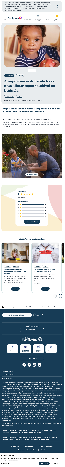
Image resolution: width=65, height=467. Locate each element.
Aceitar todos (44, 463)
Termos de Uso (28, 446)
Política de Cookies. (13, 460)
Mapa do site (15, 446)
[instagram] (29, 365)
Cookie (43, 450)
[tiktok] (34, 365)
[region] (32, 460)
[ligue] (39, 365)
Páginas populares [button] (7, 371)
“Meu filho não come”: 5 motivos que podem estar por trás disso (15, 271)
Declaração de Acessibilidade (27, 450)
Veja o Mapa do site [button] (8, 375)
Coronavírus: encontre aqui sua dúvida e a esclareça (44, 270)
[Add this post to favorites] (30, 70)
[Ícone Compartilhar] (33, 70)
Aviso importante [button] (7, 378)
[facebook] (24, 365)
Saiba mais (17, 10)
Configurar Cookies (6, 463)
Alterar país (30, 330)
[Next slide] (60, 296)
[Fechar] (58, 6)
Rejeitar (56, 463)
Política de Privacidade (46, 446)
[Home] (14, 18)
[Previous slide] (24, 18)
